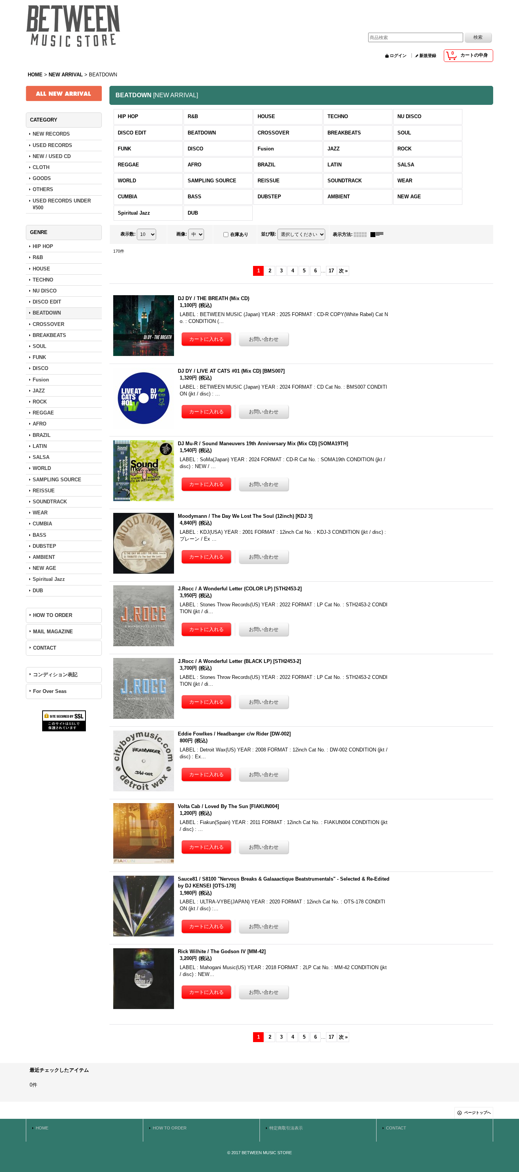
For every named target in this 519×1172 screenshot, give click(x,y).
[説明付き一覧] (378, 234)
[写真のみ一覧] (362, 234)
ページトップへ (477, 1112)
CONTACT (44, 648)
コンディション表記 (55, 674)
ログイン (398, 55)
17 (331, 271)
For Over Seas (49, 691)
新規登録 (427, 55)
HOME (42, 1128)
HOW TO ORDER (52, 615)
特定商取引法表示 (286, 1128)
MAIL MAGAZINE (53, 631)
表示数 (128, 234)
